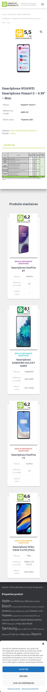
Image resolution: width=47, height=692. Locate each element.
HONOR (40, 611)
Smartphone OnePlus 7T (23, 456)
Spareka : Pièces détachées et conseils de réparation (22, 587)
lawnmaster (29, 616)
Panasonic (12, 624)
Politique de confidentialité (29, 689)
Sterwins (5, 635)
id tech (23, 616)
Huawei (13, 133)
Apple (6, 601)
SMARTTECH (27, 629)
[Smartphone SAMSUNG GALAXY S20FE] (23, 327)
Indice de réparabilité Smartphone (24, 131)
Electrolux (26, 607)
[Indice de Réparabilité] (21, 4)
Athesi (22, 601)
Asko (12, 601)
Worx (28, 634)
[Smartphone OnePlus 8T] (23, 235)
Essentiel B (34, 607)
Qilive (24, 623)
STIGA (12, 634)
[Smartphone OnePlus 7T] (23, 423)
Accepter (23, 669)
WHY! (18, 635)
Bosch (6, 606)
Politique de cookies (14, 689)
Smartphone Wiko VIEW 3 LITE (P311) (23, 548)
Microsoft (15, 620)
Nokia (30, 619)
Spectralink (41, 629)
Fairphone (41, 607)
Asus (17, 601)
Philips (18, 624)
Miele (23, 619)
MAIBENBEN (6, 620)
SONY (34, 629)
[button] (43, 643)
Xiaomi (36, 634)
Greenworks (20, 611)
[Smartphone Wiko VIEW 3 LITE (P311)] (23, 515)
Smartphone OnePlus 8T (23, 269)
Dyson (20, 607)
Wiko (23, 634)
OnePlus (37, 619)
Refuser (23, 676)
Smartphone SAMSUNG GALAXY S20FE (23, 362)
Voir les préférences (23, 683)
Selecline (20, 629)
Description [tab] (9, 145)
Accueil (4, 14)
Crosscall (15, 607)
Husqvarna (16, 616)
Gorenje (13, 611)
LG (34, 615)
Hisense (33, 611)
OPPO (4, 623)
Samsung (9, 628)
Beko (27, 601)
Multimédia (12, 14)
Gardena (6, 611)
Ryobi (29, 623)
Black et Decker (35, 601)
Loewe (38, 616)
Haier (27, 611)
